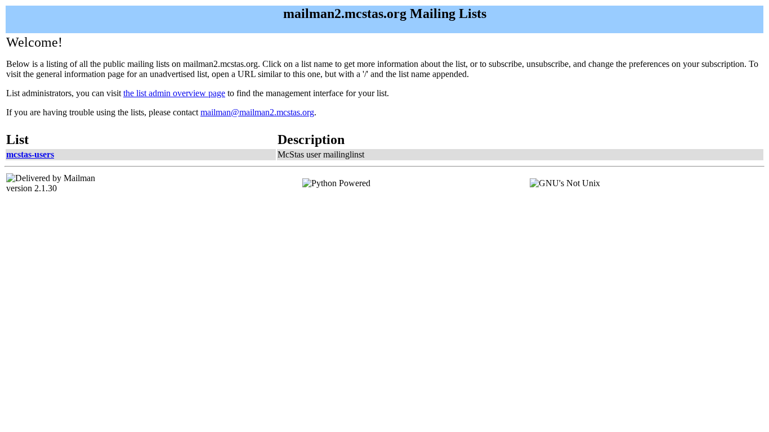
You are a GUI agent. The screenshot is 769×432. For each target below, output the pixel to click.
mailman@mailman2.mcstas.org (257, 112)
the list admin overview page (174, 93)
